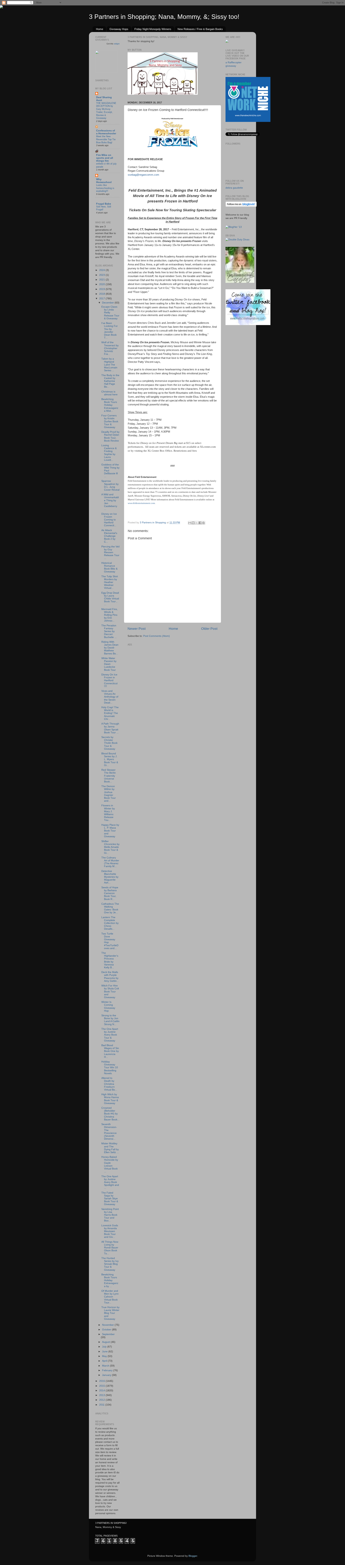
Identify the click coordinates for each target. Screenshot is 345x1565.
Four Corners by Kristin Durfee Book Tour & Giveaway (109, 421)
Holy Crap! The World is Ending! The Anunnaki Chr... (110, 713)
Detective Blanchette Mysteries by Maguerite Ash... (109, 877)
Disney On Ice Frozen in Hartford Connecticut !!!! (109, 680)
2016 (102, 1381)
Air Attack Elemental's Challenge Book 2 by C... (109, 536)
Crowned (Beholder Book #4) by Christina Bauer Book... (110, 1114)
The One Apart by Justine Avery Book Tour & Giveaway (109, 1035)
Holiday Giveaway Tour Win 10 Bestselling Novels (109, 1067)
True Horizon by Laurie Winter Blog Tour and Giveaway (110, 1313)
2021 (102, 279)
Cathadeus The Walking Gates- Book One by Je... (110, 908)
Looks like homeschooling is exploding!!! (105, 188)
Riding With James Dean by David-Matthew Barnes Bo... (109, 648)
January (107, 1375)
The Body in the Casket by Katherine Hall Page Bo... (110, 381)
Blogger (192, 1556)
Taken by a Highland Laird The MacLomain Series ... (109, 364)
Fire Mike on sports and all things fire (104, 158)
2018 (102, 294)
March (106, 1365)
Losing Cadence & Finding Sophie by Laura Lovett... (109, 452)
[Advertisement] (154, 669)
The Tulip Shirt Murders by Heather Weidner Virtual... (109, 582)
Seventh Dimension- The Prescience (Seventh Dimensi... (109, 1131)
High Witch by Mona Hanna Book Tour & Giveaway (110, 1099)
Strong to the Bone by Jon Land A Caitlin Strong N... (110, 1020)
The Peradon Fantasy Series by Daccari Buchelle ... (109, 631)
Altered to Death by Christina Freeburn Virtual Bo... (109, 1084)
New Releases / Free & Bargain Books (200, 29)
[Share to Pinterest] (203, 523)
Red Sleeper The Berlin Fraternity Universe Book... (108, 776)
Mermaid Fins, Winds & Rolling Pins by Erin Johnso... (109, 615)
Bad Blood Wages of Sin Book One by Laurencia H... (110, 1051)
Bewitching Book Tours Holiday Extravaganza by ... (109, 1280)
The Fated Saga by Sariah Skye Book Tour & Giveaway (109, 1198)
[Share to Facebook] (200, 523)
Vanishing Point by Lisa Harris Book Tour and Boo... (110, 1215)
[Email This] (190, 523)
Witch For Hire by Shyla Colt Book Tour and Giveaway (110, 991)
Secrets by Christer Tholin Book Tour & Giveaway (109, 743)
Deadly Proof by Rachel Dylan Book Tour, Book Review (110, 436)
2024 (102, 270)
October (107, 1329)
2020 (102, 284)
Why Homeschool (104, 181)
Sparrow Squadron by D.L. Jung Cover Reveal (110, 485)
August (106, 1342)
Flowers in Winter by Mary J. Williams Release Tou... (108, 812)
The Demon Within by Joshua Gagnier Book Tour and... (108, 793)
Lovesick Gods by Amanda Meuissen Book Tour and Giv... (109, 1231)
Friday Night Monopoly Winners (152, 29)
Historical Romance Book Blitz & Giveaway (109, 567)
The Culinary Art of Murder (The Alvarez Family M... (110, 862)
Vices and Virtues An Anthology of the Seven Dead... (109, 697)
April (105, 1361)
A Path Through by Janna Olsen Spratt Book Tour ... (110, 728)
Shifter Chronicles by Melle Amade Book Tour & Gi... (110, 847)
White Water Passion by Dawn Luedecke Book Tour (108, 664)
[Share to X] (196, 523)
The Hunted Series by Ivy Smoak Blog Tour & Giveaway (110, 1264)
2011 (102, 1404)
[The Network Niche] (248, 121)
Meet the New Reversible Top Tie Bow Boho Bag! (106, 139)
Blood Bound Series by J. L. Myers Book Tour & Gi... (109, 759)
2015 (102, 1385)
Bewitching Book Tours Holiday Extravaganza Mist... (109, 405)
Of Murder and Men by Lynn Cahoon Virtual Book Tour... (110, 1297)
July (104, 1346)
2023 (102, 275)
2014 (102, 1390)
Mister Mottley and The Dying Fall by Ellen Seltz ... (110, 1148)
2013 (102, 1395)
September (108, 1334)
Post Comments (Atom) (156, 636)
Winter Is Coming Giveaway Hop (108, 1006)
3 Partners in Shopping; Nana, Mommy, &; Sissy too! (164, 16)
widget (116, 44)
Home (99, 29)
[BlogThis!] (193, 523)
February (107, 1370)
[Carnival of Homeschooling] (240, 282)
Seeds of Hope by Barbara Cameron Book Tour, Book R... (109, 893)
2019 (102, 289)
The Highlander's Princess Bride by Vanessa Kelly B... (109, 960)
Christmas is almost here (109, 393)
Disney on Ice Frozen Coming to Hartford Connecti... (109, 520)
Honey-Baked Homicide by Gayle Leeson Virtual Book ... (109, 1164)
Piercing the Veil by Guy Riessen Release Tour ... (110, 552)
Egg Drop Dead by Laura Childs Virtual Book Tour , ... (110, 598)
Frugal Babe (103, 203)
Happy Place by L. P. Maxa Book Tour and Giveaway (110, 831)
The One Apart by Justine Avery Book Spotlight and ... (110, 1182)
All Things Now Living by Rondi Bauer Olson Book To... (109, 1247)
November (108, 1325)
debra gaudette (234, 187)
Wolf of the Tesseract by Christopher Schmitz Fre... (110, 348)
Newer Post (137, 628)
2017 (102, 298)
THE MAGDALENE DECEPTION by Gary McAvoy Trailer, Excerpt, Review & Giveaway (106, 110)
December (108, 302)
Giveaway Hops (118, 29)
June (105, 1351)
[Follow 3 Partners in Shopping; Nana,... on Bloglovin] (241, 206)
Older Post (209, 628)
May (105, 1356)
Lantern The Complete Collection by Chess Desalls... (110, 923)
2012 (102, 1400)
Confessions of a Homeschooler (106, 132)
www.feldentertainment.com (141, 503)
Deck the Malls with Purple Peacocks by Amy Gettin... (110, 976)
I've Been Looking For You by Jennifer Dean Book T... (109, 330)
